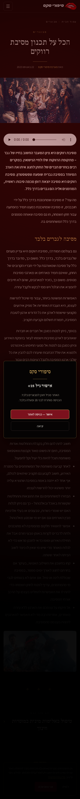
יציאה (40, 426)
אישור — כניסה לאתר (40, 414)
